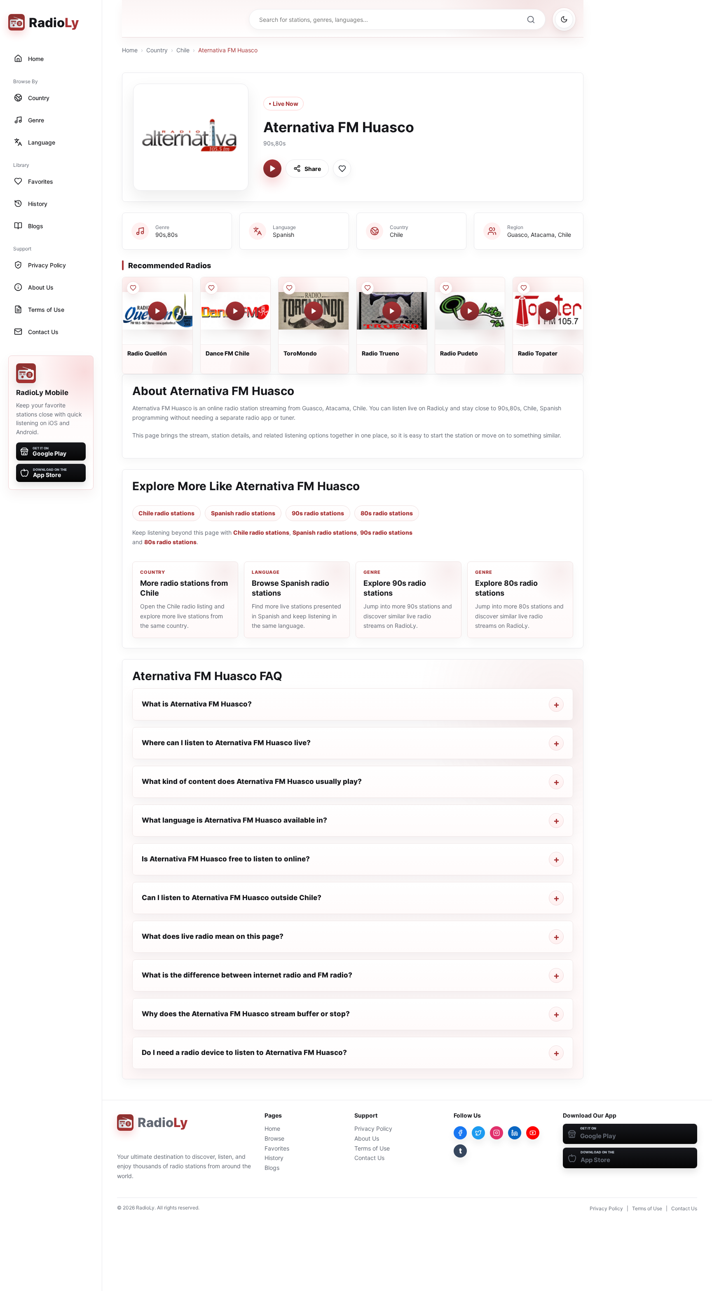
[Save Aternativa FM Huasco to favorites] (342, 168)
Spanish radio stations (243, 513)
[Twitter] (478, 1132)
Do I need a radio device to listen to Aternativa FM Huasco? (244, 1052)
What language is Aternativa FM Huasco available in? (234, 820)
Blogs (272, 1167)
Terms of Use (372, 1148)
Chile (183, 50)
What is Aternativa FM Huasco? (197, 704)
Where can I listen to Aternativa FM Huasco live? (226, 743)
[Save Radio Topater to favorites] (523, 288)
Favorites (277, 1148)
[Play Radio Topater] (548, 311)
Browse (274, 1138)
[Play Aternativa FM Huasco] (272, 168)
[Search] (531, 19)
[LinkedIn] (514, 1132)
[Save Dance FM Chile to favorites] (211, 288)
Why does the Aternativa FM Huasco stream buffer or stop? (246, 1014)
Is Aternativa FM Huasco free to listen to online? (226, 859)
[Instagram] (496, 1132)
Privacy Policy (373, 1128)
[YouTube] (532, 1132)
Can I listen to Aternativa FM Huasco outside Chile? (231, 897)
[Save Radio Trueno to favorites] (367, 288)
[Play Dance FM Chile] (235, 311)
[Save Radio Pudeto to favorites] (445, 288)
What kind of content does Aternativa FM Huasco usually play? (252, 781)
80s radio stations (387, 513)
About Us (366, 1138)
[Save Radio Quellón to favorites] (133, 288)
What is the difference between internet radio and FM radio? (247, 975)
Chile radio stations (166, 513)
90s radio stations (318, 513)
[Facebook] (460, 1132)
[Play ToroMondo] (313, 311)
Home (130, 50)
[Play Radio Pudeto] (469, 311)
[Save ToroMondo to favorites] (289, 288)
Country (157, 50)
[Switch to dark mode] (564, 19)
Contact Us (369, 1157)
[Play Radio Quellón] (157, 311)
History (274, 1157)
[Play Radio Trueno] (391, 311)
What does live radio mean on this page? (212, 936)
